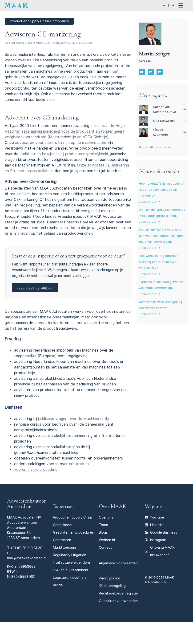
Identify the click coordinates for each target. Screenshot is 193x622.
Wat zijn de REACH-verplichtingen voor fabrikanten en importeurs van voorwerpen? (161, 235)
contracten (79, 464)
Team (103, 525)
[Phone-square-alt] (151, 72)
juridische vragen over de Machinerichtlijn (74, 418)
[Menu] (183, 5)
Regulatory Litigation (69, 555)
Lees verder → (149, 201)
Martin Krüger (154, 53)
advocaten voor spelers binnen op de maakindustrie (60, 142)
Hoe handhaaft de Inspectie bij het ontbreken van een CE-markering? (161, 189)
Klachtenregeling (112, 586)
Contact (105, 547)
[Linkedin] (160, 72)
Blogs (103, 532)
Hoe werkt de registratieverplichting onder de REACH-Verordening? (160, 261)
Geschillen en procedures (73, 532)
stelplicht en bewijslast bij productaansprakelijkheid (63, 154)
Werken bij (107, 540)
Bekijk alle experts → (154, 147)
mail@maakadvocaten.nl (26, 558)
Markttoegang (64, 547)
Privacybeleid (109, 578)
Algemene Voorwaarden (118, 563)
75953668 (27, 566)
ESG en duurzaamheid (70, 570)
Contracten (62, 540)
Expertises (63, 506)
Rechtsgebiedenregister (118, 593)
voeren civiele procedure (35, 469)
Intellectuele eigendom (71, 562)
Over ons (106, 517)
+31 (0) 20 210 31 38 (26, 548)
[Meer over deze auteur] (150, 34)
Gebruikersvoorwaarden (118, 601)
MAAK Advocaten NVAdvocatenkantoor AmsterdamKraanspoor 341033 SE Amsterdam (24, 527)
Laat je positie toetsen (35, 287)
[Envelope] (142, 72)
